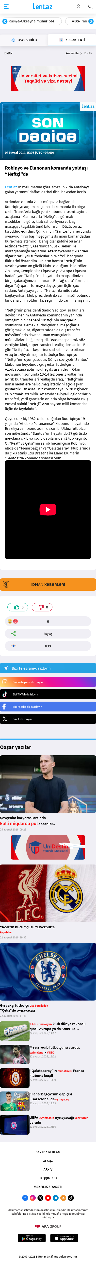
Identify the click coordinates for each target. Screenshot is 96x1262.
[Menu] (6, 6)
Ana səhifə (72, 53)
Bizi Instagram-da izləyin (28, 682)
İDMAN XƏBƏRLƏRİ (48, 585)
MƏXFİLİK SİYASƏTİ (48, 1186)
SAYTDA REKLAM (48, 1152)
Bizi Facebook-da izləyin (27, 707)
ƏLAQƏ (48, 1160)
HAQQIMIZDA (48, 1178)
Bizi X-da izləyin (22, 719)
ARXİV (48, 1169)
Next (91, 22)
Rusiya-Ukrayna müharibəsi (31, 21)
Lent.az (11, 186)
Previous (5, 22)
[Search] (90, 6)
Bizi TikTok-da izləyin (25, 694)
